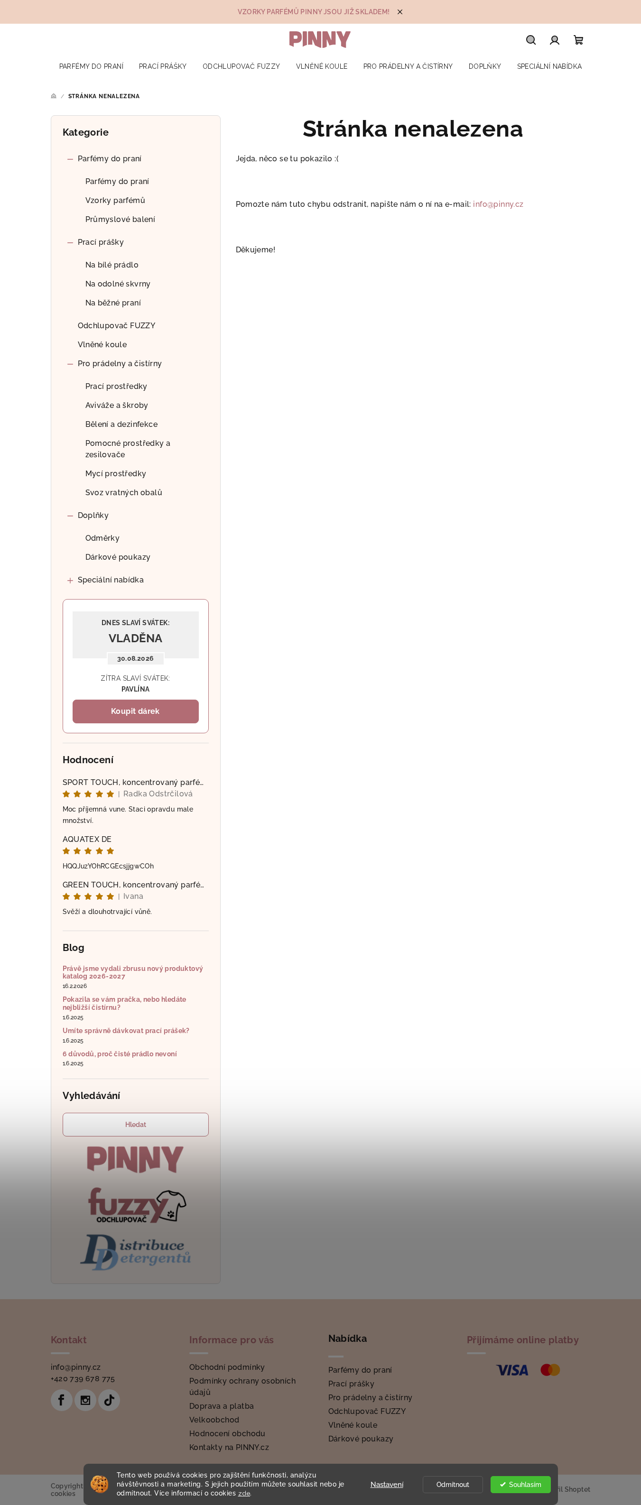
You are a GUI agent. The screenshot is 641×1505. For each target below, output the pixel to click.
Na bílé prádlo (112, 264)
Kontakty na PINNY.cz (229, 1447)
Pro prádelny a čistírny (120, 363)
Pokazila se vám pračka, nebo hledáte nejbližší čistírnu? (124, 1003)
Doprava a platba (221, 1406)
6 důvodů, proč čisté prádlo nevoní (120, 1054)
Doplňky (93, 515)
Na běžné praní (113, 302)
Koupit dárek (135, 711)
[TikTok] (109, 1400)
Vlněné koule (102, 344)
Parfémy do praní (110, 158)
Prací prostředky (116, 386)
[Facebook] (62, 1400)
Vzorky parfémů (115, 200)
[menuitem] (91, 66)
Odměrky (102, 538)
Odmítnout (453, 1484)
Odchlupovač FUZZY (117, 325)
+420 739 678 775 (83, 1378)
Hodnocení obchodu (227, 1433)
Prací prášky (101, 242)
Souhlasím (525, 1484)
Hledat (135, 1124)
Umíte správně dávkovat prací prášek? (126, 1030)
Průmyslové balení (120, 219)
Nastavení (387, 1484)
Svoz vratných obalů (124, 492)
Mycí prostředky (116, 473)
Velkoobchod (214, 1419)
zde (244, 1493)
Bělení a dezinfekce (121, 424)
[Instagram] (85, 1400)
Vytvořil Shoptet (564, 1489)
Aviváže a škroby (117, 405)
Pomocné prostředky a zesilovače (128, 449)
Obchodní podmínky (227, 1367)
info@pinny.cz (498, 204)
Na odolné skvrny (118, 283)
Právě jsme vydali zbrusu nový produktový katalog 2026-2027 (133, 972)
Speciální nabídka (111, 579)
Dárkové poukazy (118, 557)
